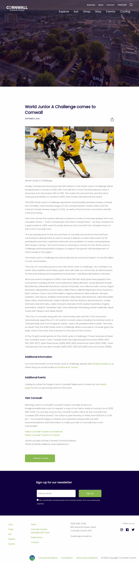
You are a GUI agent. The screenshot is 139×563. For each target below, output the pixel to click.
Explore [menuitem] (64, 11)
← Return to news (40, 458)
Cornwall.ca (67, 557)
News (100, 5)
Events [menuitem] (110, 11)
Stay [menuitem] (98, 11)
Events (12, 544)
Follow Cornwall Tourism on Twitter (42, 435)
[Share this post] (112, 119)
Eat (10, 534)
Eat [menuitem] (76, 11)
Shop (11, 529)
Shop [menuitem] (86, 11)
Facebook (63, 367)
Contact (111, 5)
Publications (36, 537)
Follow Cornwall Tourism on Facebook (43, 431)
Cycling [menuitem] (125, 11)
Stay (11, 524)
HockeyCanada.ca (101, 363)
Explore (12, 539)
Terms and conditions (87, 557)
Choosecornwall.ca (48, 557)
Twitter (74, 367)
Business (91, 5)
